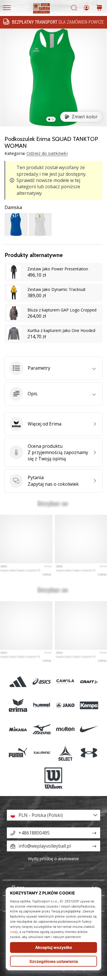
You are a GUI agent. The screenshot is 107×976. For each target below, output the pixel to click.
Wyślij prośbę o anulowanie (53, 858)
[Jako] (65, 705)
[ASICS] (41, 681)
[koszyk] (99, 8)
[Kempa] (89, 705)
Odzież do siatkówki (47, 153)
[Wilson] (53, 778)
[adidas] (18, 681)
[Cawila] (65, 681)
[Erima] (18, 705)
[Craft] (89, 681)
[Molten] (65, 729)
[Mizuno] (41, 729)
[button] (53, 368)
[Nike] (89, 729)
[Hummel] (41, 705)
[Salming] (41, 753)
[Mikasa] (18, 729)
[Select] (65, 753)
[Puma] (18, 753)
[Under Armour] (89, 753)
